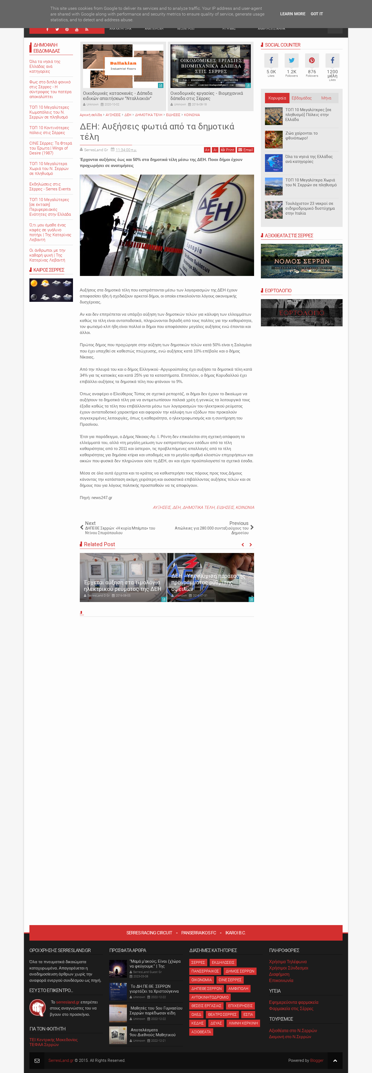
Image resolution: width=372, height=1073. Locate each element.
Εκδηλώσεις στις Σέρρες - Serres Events (50, 187)
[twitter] (57, 29)
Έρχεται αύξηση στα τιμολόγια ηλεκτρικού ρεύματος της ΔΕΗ (122, 585)
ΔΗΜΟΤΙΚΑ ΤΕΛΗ (198, 507)
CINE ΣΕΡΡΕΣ (230, 980)
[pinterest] (67, 29)
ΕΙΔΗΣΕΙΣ (225, 507)
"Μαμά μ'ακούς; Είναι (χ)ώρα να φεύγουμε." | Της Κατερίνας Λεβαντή (155, 966)
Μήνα (326, 98)
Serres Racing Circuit (149, 932)
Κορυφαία (277, 98)
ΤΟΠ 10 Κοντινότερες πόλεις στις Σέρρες (49, 130)
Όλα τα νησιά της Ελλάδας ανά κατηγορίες (309, 159)
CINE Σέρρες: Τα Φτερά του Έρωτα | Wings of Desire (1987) (50, 148)
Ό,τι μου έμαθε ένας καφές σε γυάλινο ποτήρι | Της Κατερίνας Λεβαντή (50, 232)
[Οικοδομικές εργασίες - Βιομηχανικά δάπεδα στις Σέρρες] (210, 66)
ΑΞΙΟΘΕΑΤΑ (201, 1032)
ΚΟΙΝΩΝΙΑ (245, 507)
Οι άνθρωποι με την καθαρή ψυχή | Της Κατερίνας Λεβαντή (47, 255)
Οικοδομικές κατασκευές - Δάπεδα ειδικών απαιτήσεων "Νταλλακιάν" (117, 96)
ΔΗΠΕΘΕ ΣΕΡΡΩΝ (206, 988)
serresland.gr (68, 1002)
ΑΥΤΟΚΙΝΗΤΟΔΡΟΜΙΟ (209, 997)
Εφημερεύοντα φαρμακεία (293, 1002)
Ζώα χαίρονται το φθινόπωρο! (301, 136)
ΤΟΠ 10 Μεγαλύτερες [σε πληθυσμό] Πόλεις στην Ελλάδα (308, 114)
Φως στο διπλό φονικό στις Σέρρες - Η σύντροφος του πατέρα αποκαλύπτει (50, 89)
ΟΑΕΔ (196, 1014)
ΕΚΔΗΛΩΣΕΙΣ (223, 962)
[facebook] (47, 29)
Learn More (292, 13)
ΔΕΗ (176, 507)
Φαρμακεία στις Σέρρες (291, 1008)
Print (230, 150)
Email (248, 150)
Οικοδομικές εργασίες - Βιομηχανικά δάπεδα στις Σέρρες (206, 96)
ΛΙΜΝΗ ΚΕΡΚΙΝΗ (243, 1023)
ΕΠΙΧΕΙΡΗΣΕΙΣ (240, 1006)
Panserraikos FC (198, 932)
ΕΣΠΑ (248, 1014)
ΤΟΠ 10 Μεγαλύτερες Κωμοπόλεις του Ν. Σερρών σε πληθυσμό (49, 112)
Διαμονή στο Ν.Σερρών (290, 1036)
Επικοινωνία (281, 980)
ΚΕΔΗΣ (197, 1023)
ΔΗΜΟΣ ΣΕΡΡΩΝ (240, 971)
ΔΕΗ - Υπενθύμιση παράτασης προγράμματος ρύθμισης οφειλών (208, 582)
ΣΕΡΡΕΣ (198, 962)
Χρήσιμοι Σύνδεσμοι (288, 968)
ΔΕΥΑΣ (216, 1023)
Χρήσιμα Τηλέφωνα (288, 961)
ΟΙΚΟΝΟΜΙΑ (201, 980)
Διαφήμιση (279, 974)
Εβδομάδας (302, 98)
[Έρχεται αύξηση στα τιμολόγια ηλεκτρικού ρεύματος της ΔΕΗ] (123, 577)
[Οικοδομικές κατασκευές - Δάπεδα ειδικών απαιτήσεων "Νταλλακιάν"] (123, 66)
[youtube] (76, 29)
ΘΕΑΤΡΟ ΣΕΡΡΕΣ (222, 1014)
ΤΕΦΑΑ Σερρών (44, 1044)
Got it (317, 13)
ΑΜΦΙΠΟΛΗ (238, 988)
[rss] (86, 29)
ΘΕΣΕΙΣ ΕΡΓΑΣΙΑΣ (206, 1006)
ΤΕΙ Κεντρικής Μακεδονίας (53, 1039)
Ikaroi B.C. (235, 932)
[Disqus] (167, 695)
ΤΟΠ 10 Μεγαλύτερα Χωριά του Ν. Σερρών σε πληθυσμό (311, 182)
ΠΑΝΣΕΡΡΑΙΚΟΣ (205, 971)
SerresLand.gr (61, 1060)
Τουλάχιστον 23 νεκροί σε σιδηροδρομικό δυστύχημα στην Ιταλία (310, 208)
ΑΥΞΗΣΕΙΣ (161, 507)
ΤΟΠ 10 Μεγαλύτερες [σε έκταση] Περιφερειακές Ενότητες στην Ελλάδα (50, 207)
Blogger (317, 1060)
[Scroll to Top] (335, 1060)
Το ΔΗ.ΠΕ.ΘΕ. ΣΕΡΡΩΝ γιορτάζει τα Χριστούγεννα (154, 989)
